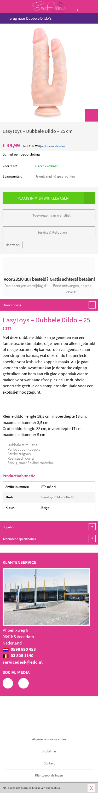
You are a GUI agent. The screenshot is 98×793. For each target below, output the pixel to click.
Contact (49, 763)
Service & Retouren (52, 232)
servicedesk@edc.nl (23, 662)
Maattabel (12, 245)
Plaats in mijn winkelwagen (43, 198)
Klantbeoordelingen (49, 775)
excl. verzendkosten (53, 146)
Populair (48, 527)
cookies (55, 788)
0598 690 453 (23, 649)
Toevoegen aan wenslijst (51, 215)
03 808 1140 (21, 655)
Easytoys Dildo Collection (58, 497)
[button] (91, 115)
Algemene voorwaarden (49, 739)
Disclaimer (49, 751)
